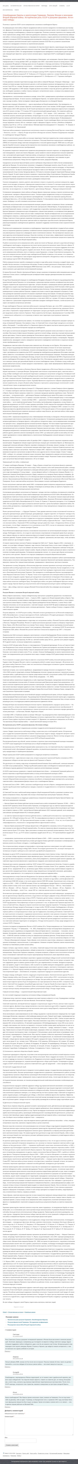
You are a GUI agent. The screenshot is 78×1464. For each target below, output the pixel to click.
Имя (6, 1437)
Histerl (5, 1312)
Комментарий (9, 1416)
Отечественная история (31, 5)
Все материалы (8, 10)
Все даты (6, 5)
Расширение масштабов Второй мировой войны (24, 1325)
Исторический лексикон (56, 1453)
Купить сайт (26, 1453)
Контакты (18, 1453)
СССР (68, 5)
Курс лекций (53, 5)
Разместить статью (43, 1453)
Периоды (44, 5)
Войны (19, 1455)
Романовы (13, 1455)
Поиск (17, 10)
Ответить (7, 1351)
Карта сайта (33, 1453)
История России (16, 5)
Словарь (62, 5)
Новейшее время (30, 1312)
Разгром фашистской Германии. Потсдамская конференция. (28, 1322)
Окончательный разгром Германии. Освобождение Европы (28, 1319)
